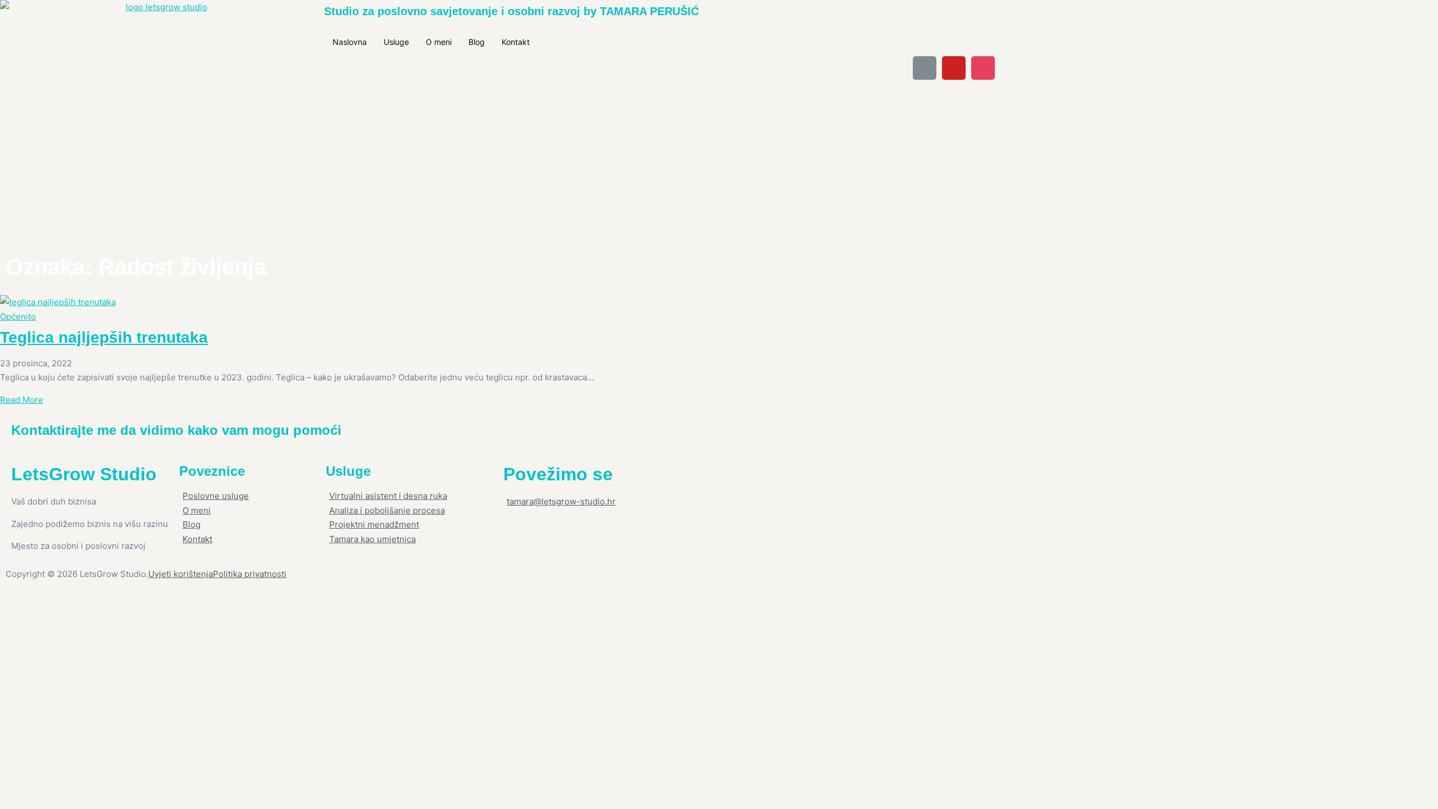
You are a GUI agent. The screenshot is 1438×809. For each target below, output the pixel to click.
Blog (476, 42)
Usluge (396, 42)
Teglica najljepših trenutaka (104, 337)
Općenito (18, 316)
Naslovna (350, 42)
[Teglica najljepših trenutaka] (297, 302)
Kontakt (516, 42)
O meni (439, 42)
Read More (21, 399)
